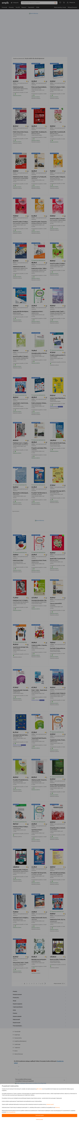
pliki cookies (39, 1088)
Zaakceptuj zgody (39, 1115)
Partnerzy (57, 1107)
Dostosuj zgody (50, 1104)
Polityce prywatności (10, 1112)
